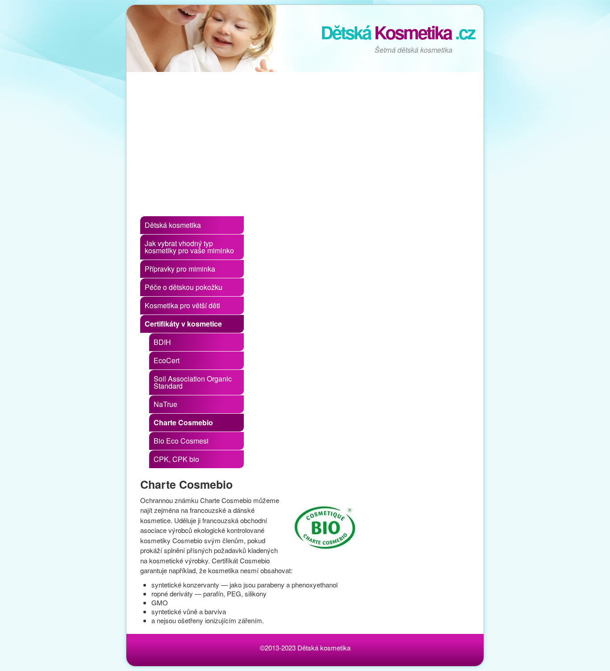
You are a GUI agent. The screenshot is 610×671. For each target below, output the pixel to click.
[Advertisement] (305, 144)
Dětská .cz (398, 32)
